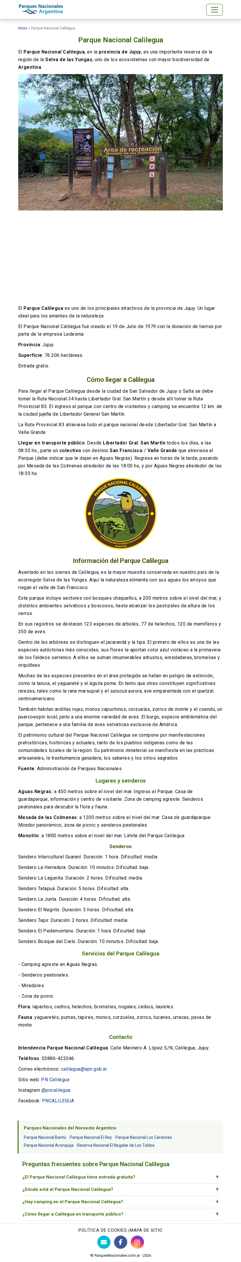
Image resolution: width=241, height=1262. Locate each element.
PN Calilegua (55, 1079)
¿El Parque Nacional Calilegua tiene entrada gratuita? (78, 1177)
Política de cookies (102, 1230)
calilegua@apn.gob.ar (84, 1069)
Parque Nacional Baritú (45, 1137)
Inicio (22, 28)
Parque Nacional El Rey (91, 1137)
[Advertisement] (120, 257)
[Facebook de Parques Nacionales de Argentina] (120, 1242)
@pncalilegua (56, 1090)
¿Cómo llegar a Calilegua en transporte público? (72, 1214)
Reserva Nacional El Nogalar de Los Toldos (116, 1145)
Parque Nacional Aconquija (48, 1145)
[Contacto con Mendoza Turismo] (104, 1242)
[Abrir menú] (214, 10)
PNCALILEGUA (58, 1101)
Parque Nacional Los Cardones (144, 1137)
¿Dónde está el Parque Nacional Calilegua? (67, 1189)
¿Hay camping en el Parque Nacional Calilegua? (72, 1201)
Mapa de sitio (146, 1230)
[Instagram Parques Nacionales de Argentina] (137, 1242)
